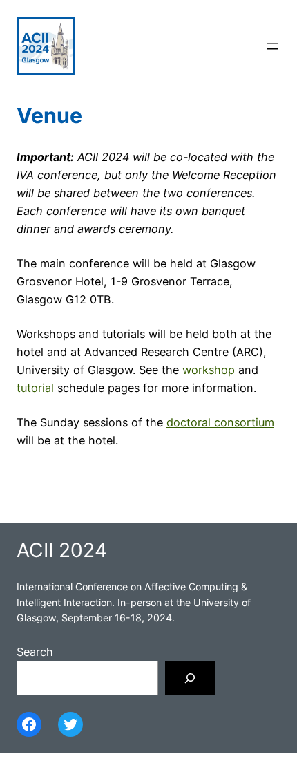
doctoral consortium (220, 422)
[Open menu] (272, 46)
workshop (208, 370)
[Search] (189, 678)
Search (35, 652)
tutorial (35, 388)
